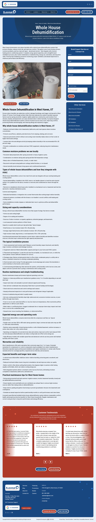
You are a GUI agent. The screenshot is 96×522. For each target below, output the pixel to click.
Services (25, 485)
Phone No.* (71, 68)
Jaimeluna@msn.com (47, 495)
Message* (70, 74)
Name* (70, 54)
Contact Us (25, 493)
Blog (24, 488)
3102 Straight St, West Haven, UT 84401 (52, 488)
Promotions (35, 488)
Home (36, 23)
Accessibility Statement (84, 519)
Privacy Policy (62, 519)
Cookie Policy (76, 519)
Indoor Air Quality (42, 23)
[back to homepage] (9, 12)
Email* (69, 61)
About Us (53, 12)
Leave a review (26, 508)
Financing (34, 485)
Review (34, 490)
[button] (28, 12)
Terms (75, 86)
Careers (34, 493)
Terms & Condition (69, 519)
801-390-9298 (45, 493)
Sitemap (91, 519)
